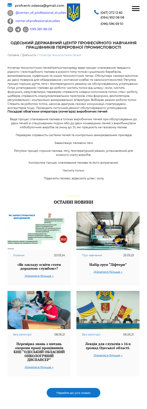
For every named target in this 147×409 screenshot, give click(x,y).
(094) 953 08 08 (112, 17)
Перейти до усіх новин (73, 393)
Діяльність (29, 55)
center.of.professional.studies (36, 21)
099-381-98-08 (40, 29)
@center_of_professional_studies (39, 13)
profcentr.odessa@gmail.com (38, 5)
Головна (13, 55)
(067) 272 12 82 (111, 13)
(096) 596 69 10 (111, 24)
